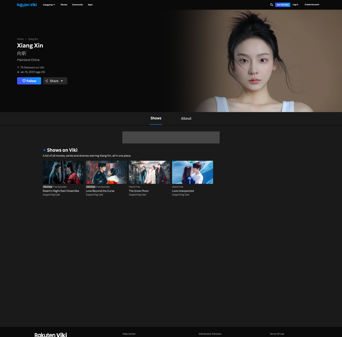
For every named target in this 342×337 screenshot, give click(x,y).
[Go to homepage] (27, 4)
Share (54, 81)
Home (20, 38)
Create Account (312, 4)
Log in (295, 4)
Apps (90, 4)
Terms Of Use (277, 333)
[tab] (156, 118)
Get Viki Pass (283, 4)
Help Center (129, 333)
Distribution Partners (210, 333)
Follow (31, 81)
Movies (64, 4)
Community (77, 4)
